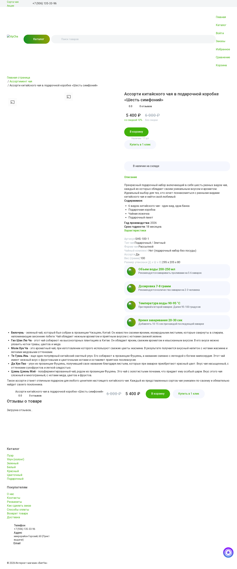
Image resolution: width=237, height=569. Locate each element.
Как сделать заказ (19, 505)
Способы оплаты (18, 509)
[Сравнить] (122, 93)
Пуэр (10, 455)
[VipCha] (12, 39)
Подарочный (15, 478)
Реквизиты (14, 501)
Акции (10, 5)
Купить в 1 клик (140, 144)
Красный (13, 471)
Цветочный (14, 475)
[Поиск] (57, 39)
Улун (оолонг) (15, 459)
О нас (10, 494)
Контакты (13, 497)
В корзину (136, 131)
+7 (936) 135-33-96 (24, 529)
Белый (11, 467)
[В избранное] (117, 93)
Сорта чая (13, 2)
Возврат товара (17, 513)
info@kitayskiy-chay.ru (26, 547)
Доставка (13, 517)
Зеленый (12, 463)
